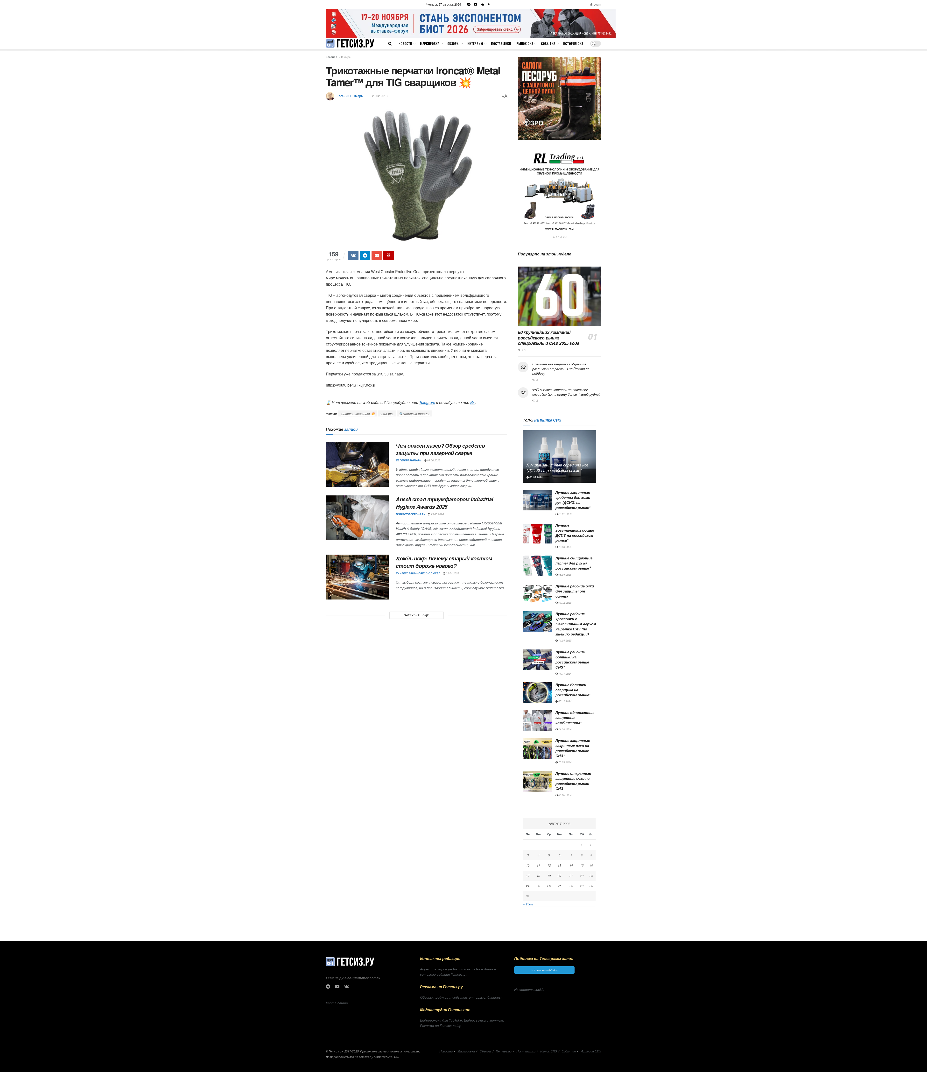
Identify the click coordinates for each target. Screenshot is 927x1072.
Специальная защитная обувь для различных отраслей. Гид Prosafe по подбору (560, 368)
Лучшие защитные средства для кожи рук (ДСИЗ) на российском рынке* (572, 500)
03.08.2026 (535, 477)
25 (538, 885)
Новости (405, 43)
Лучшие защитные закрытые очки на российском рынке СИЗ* (572, 748)
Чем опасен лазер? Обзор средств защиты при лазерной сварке (440, 449)
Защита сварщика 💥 (358, 413)
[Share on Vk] (353, 255)
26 (549, 885)
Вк (472, 402)
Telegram (427, 402)
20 (559, 875)
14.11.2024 (564, 673)
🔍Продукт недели (414, 413)
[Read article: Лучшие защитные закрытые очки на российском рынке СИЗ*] (537, 748)
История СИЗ (573, 43)
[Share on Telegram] (365, 255)
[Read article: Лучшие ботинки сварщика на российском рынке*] (537, 692)
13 (559, 865)
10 (527, 865)
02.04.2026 (452, 573)
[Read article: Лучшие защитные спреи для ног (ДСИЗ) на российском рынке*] (559, 456)
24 (527, 885)
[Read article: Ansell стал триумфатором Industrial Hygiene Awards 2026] (357, 517)
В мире (346, 57)
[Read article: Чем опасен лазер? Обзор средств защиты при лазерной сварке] (357, 464)
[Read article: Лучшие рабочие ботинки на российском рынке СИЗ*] (537, 659)
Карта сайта (337, 1002)
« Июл (528, 904)
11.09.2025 (564, 640)
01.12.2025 (564, 602)
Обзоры (453, 43)
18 (538, 875)
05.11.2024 (564, 701)
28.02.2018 (379, 95)
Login (597, 4)
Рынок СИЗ (524, 43)
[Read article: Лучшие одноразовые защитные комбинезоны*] (537, 720)
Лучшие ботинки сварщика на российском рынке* (572, 690)
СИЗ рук (386, 413)
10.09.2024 (564, 762)
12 (549, 865)
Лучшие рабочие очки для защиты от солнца (574, 591)
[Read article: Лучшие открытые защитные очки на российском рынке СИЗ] (537, 781)
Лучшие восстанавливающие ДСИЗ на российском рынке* (574, 532)
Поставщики (501, 43)
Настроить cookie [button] (529, 989)
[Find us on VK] (482, 4)
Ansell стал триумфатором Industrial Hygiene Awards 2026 (444, 502)
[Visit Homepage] (350, 43)
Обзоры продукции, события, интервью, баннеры (460, 997)
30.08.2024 (564, 795)
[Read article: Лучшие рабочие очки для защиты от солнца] (537, 594)
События (548, 43)
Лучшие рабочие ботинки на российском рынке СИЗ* (572, 659)
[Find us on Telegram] (469, 4)
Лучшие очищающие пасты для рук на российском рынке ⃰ (573, 563)
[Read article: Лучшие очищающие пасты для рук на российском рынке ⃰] (537, 566)
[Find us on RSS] (489, 4)
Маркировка (429, 43)
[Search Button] (390, 43)
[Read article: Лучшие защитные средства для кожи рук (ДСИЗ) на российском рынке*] (537, 500)
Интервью (475, 43)
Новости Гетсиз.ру (410, 514)
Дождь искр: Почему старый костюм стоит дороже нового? (444, 562)
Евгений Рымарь (350, 95)
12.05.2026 (564, 547)
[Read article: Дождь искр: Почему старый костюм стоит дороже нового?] (357, 577)
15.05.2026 (437, 514)
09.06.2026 (433, 460)
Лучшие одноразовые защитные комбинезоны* (574, 717)
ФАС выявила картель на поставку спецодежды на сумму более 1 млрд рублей (566, 392)
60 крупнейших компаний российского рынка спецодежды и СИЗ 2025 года (548, 337)
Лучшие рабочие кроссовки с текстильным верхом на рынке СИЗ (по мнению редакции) (575, 624)
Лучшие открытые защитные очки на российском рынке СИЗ (573, 781)
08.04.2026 (564, 574)
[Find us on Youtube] (475, 4)
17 (527, 875)
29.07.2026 (564, 514)
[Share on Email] (377, 255)
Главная (331, 57)
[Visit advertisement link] (471, 23)
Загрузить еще (416, 615)
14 (571, 865)
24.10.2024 (564, 729)
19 (549, 875)
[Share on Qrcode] (388, 255)
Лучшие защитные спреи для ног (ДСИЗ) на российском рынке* (557, 467)
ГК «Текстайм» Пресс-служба (418, 573)
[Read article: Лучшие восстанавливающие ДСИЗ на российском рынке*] (537, 533)
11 (538, 865)
